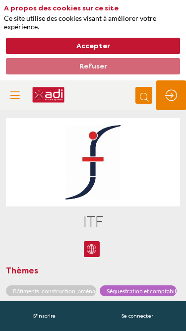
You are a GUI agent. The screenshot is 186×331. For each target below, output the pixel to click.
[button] (15, 95)
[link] (44, 316)
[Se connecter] (171, 95)
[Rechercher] (143, 95)
